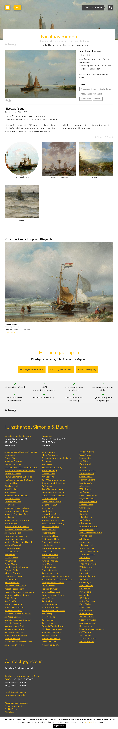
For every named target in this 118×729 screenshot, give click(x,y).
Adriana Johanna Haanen (53, 520)
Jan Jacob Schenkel (13, 610)
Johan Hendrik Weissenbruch (18, 641)
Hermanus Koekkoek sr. (16, 536)
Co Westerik (85, 632)
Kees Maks (47, 564)
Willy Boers (85, 489)
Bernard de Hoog (50, 536)
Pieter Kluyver (11, 523)
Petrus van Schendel (14, 607)
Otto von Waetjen (87, 619)
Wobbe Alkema (86, 451)
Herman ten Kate (13, 501)
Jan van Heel (85, 542)
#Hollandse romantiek (91, 93)
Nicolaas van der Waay (52, 629)
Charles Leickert (12, 548)
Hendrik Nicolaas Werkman (92, 629)
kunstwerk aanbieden (15, 695)
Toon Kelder (48, 551)
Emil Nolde (84, 588)
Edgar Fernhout (49, 504)
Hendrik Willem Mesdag (16, 567)
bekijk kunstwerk (11, 332)
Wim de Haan (85, 535)
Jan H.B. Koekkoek (13, 532)
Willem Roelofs (12, 582)
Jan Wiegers (85, 635)
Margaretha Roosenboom (17, 595)
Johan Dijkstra (85, 517)
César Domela (86, 523)
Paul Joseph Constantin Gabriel (19, 480)
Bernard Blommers (14, 464)
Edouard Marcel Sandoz (53, 595)
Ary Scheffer (10, 601)
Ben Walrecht (86, 626)
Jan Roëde (84, 595)
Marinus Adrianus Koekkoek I (18, 542)
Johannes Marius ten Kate (17, 508)
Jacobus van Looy (50, 573)
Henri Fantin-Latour (51, 501)
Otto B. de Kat (86, 560)
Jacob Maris (10, 554)
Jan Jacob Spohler (13, 616)
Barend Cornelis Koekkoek (17, 526)
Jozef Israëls (10, 492)
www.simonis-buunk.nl (15, 682)
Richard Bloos (48, 473)
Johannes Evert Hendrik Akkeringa (21, 452)
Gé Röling (84, 598)
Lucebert (83, 573)
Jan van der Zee (86, 641)
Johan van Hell (49, 529)
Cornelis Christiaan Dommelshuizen (21, 467)
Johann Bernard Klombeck (17, 520)
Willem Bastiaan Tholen (53, 610)
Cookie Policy (11, 709)
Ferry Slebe (85, 604)
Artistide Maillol (50, 560)
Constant (83, 511)
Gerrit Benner (85, 476)
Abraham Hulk (11, 486)
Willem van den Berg (52, 467)
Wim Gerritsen (86, 529)
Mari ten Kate (11, 504)
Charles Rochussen (13, 576)
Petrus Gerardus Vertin (16, 635)
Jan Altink (84, 461)
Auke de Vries (86, 613)
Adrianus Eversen (13, 473)
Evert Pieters (48, 585)
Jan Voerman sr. (49, 623)
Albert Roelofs (12, 579)
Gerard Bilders (11, 458)
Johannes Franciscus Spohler (18, 613)
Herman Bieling (49, 470)
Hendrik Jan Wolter (51, 638)
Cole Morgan (85, 582)
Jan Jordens (84, 557)
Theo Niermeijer (50, 570)
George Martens (87, 576)
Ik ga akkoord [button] (59, 726)
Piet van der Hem (50, 539)
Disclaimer (9, 712)
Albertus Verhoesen (14, 629)
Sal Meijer (84, 579)
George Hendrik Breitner (54, 483)
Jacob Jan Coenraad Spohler (18, 620)
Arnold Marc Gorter (51, 514)
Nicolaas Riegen (12, 573)
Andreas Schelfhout (14, 604)
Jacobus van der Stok (14, 626)
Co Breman (47, 486)
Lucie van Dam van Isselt (53, 492)
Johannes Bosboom (13, 461)
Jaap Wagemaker (87, 623)
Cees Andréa (85, 455)
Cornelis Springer (13, 623)
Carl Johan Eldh (49, 498)
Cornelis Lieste (12, 551)
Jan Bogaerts (48, 476)
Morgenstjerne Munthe (53, 582)
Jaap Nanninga (86, 585)
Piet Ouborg (85, 591)
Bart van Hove (11, 483)
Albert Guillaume (50, 517)
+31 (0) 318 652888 (62, 369)
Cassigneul (84, 507)
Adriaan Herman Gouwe (90, 532)
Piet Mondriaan (49, 567)
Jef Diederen (85, 520)
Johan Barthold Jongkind (16, 495)
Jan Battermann (86, 473)
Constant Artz (48, 452)
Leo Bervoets (85, 483)
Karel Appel (85, 464)
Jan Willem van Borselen (53, 480)
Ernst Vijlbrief (85, 610)
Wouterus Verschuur (14, 632)
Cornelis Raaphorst (51, 592)
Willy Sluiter (48, 598)
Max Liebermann (50, 557)
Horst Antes (85, 458)
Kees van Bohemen (88, 495)
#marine (98, 98)
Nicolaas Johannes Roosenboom (19, 592)
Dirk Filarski (47, 508)
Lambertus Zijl (49, 641)
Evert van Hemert (50, 526)
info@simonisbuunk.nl (32, 369)
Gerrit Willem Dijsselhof (53, 495)
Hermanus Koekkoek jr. (15, 539)
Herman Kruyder (50, 554)
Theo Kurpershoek (88, 563)
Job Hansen (84, 539)
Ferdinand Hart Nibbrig (53, 523)
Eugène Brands (86, 498)
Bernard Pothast (12, 570)
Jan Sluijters (47, 601)
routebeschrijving (87, 369)
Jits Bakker (47, 464)
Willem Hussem (87, 554)
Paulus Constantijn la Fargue (18, 476)
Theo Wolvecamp (87, 638)
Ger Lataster (85, 570)
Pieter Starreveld (50, 607)
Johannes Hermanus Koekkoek (19, 529)
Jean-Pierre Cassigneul (52, 489)
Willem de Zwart (50, 644)
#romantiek (85, 98)
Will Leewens (86, 567)
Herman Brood (86, 504)
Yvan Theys (84, 607)
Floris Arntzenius (50, 455)
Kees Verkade (48, 616)
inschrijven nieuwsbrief (16, 692)
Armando (83, 467)
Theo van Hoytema (51, 542)
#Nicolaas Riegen (88, 89)
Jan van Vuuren (86, 616)
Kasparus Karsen (12, 498)
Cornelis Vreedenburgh (53, 626)
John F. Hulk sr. (12, 489)
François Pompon (50, 588)
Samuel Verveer (12, 638)
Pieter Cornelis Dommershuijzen (20, 470)
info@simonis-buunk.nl (15, 685)
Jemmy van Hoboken (89, 551)
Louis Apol (10, 455)
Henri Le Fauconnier (88, 526)
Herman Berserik (87, 479)
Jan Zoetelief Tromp (14, 644)
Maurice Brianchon (88, 501)
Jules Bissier (85, 486)
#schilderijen (106, 89)
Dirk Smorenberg (50, 604)
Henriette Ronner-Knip (15, 585)
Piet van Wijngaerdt (51, 632)
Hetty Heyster (49, 532)
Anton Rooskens (87, 601)
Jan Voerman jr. (49, 620)
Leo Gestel (47, 511)
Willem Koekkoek (13, 545)
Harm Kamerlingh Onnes (53, 548)
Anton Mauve (11, 564)
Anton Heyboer (86, 548)
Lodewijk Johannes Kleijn (16, 511)
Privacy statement (13, 706)
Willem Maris (11, 560)
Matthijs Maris (11, 557)
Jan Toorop (47, 613)
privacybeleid (88, 722)
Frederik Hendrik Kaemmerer (56, 576)
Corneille (83, 514)
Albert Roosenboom (14, 588)
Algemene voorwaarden (16, 703)
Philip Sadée (10, 598)
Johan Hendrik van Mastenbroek (57, 579)
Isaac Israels (47, 545)
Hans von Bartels (87, 470)
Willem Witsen (49, 635)
